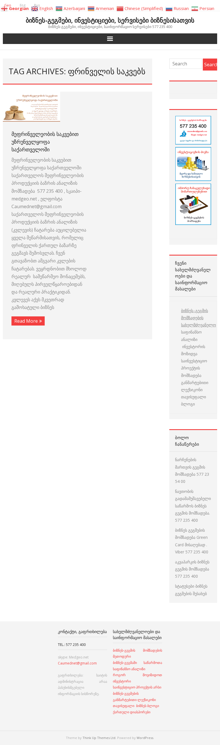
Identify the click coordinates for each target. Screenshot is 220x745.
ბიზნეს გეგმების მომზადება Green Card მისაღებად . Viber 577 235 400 (191, 541)
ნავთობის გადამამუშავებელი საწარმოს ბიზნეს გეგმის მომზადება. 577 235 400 (193, 506)
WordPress (145, 738)
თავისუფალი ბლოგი (193, 400)
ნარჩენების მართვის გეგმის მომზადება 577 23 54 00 (192, 470)
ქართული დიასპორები (131, 712)
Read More (26, 321)
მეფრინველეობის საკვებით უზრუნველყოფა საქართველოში (44, 141)
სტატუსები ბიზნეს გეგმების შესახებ (191, 589)
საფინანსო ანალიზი (191, 335)
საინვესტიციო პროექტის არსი (137, 687)
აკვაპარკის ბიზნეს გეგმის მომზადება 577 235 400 (192, 569)
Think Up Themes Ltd (98, 738)
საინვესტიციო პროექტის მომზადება (194, 368)
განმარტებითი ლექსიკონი (194, 386)
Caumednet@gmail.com (77, 663)
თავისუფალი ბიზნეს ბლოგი (136, 705)
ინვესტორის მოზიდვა (193, 350)
